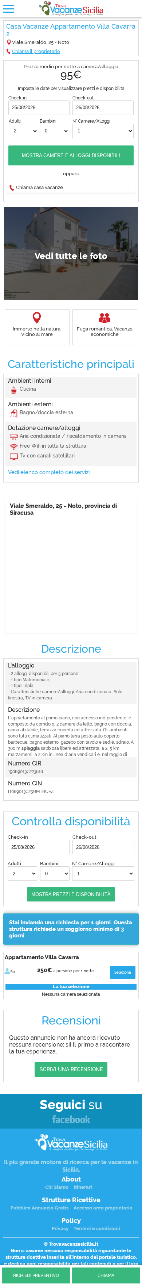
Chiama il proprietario (36, 51)
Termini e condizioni (97, 1228)
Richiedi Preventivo (36, 1275)
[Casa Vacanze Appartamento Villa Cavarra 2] (71, 253)
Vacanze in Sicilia (71, 8)
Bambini (48, 121)
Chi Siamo (56, 1187)
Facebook (71, 1119)
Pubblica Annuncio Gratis (39, 1208)
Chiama (106, 1275)
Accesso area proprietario (103, 1208)
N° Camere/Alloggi (91, 121)
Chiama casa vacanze (39, 187)
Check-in (17, 97)
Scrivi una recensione (71, 1069)
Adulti (15, 121)
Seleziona (122, 972)
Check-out (83, 97)
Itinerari (83, 1187)
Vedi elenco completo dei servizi (49, 472)
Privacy (60, 1228)
